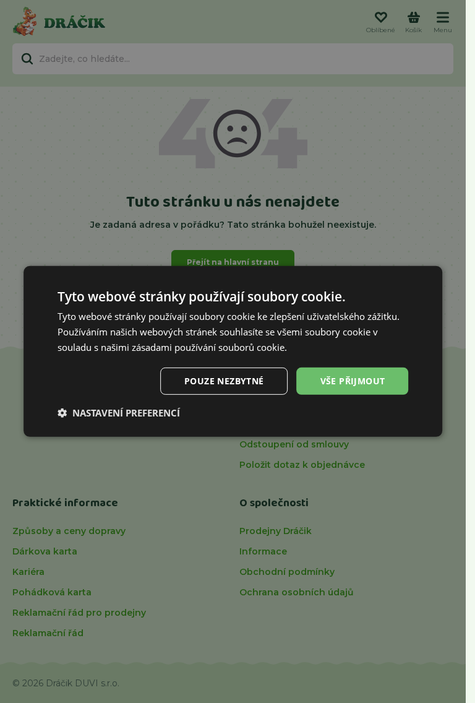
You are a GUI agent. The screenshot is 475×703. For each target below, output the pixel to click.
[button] (119, 412)
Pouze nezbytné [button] (224, 380)
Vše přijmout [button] (352, 380)
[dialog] (233, 351)
